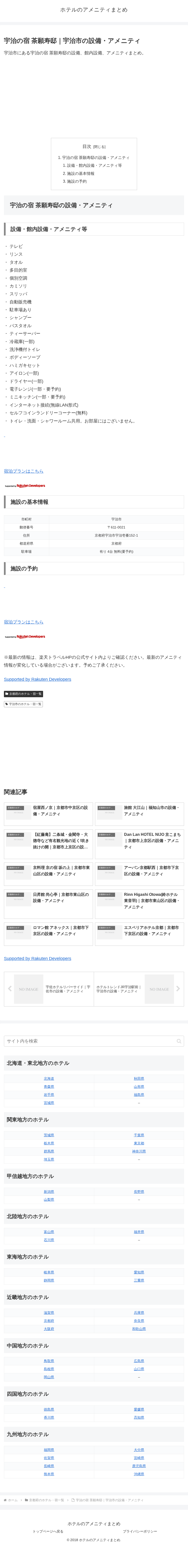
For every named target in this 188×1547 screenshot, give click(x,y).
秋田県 (139, 1078)
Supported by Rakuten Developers (37, 679)
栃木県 (49, 1143)
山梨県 (49, 1199)
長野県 (139, 1192)
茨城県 (49, 1135)
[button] (179, 1041)
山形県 (139, 1087)
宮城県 (49, 1103)
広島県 (139, 1361)
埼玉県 (49, 1159)
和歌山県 (139, 1329)
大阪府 (49, 1329)
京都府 (49, 1321)
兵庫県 (139, 1313)
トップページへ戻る (48, 1531)
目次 (86, 146)
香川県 (49, 1417)
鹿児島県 (139, 1466)
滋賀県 (49, 1313)
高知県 (139, 1417)
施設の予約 (77, 181)
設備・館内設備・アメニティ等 (94, 165)
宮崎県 (139, 1458)
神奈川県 (139, 1151)
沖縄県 (139, 1474)
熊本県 (49, 1474)
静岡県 (49, 1280)
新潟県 (49, 1192)
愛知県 (139, 1272)
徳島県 (49, 1409)
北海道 (49, 1078)
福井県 (139, 1232)
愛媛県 (139, 1409)
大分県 (139, 1450)
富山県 (49, 1232)
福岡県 (49, 1450)
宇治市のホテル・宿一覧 (25, 704)
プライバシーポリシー (140, 1531)
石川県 (49, 1240)
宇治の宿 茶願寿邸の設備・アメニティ (96, 157)
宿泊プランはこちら (24, 471)
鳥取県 (49, 1361)
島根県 (49, 1369)
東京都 (139, 1143)
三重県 (139, 1280)
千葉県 (139, 1135)
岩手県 (49, 1095)
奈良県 (139, 1321)
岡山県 (49, 1377)
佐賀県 (49, 1458)
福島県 (139, 1095)
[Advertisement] (94, 97)
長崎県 (49, 1466)
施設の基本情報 (80, 173)
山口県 (139, 1369)
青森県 (49, 1087)
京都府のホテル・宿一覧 (25, 694)
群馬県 (49, 1151)
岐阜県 (49, 1272)
